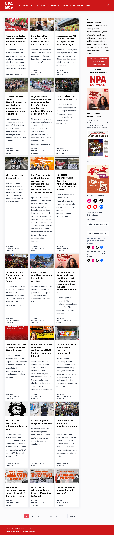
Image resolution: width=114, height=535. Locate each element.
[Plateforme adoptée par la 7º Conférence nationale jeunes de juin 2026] (16, 24)
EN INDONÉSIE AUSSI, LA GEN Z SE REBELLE (66, 98)
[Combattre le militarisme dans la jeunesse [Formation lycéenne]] (42, 476)
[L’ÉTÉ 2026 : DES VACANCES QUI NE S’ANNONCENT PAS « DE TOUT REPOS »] (42, 24)
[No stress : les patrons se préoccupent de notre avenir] (16, 409)
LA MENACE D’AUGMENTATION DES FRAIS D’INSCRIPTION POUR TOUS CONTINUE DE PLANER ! (66, 182)
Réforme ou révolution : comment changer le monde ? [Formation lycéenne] (16, 491)
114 (57, 516)
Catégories (91, 219)
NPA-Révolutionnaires (26, 532)
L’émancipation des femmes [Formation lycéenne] (65, 490)
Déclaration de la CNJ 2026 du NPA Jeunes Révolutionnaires (16, 347)
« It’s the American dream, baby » (14, 176)
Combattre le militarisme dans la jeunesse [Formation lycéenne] (41, 491)
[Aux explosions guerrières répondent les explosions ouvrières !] (42, 261)
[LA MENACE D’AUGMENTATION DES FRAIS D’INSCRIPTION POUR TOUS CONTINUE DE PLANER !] (67, 163)
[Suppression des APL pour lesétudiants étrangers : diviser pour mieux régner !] (67, 24)
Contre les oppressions (72, 5)
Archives (90, 229)
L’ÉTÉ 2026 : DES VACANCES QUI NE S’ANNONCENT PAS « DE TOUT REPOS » (40, 40)
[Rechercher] (108, 5)
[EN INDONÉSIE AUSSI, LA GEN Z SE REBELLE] (67, 85)
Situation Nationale (26, 5)
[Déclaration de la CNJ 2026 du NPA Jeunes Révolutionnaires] (16, 333)
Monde (43, 5)
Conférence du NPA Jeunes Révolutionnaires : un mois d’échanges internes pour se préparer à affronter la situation (16, 105)
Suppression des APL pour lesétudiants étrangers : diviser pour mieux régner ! (66, 40)
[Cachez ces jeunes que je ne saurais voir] (42, 409)
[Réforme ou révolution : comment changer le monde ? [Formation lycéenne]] (16, 476)
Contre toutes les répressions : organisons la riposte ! (66, 425)
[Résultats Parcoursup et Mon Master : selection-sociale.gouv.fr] (67, 333)
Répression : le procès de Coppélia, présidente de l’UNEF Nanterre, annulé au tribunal (41, 350)
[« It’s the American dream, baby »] (16, 163)
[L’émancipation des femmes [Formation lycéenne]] (67, 476)
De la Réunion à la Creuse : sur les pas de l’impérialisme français (15, 276)
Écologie (55, 5)
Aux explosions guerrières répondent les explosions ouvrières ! (41, 276)
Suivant (72, 516)
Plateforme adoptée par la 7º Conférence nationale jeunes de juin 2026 (16, 40)
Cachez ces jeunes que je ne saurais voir (41, 422)
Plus (88, 5)
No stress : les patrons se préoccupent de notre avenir (16, 425)
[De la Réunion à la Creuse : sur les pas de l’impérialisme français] (16, 261)
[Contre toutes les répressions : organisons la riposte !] (67, 409)
